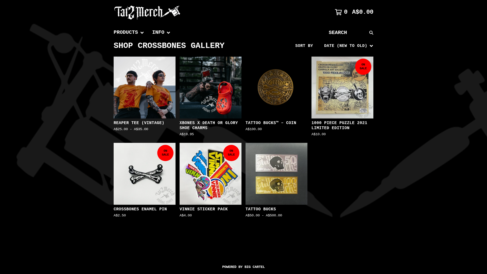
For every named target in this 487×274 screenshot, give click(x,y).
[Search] (371, 32)
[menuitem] (129, 32)
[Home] (147, 12)
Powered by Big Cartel (243, 267)
